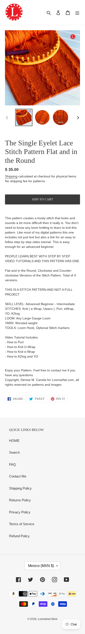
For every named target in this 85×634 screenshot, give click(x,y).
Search (14, 452)
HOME (14, 441)
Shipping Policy (20, 488)
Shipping (11, 176)
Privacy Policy (19, 512)
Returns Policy (20, 500)
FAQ (12, 464)
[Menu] (77, 12)
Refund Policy (19, 536)
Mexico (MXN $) (41, 566)
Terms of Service (21, 524)
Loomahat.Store (48, 619)
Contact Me (17, 476)
